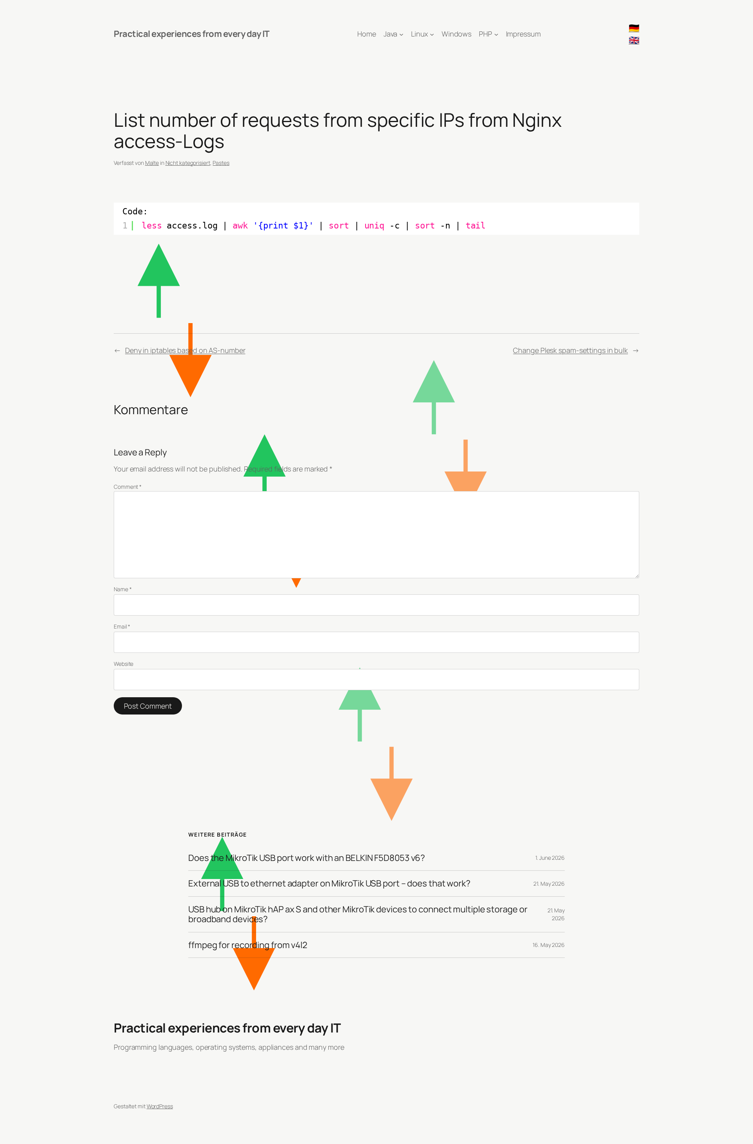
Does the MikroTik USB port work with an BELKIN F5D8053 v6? (306, 858)
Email (122, 626)
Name (122, 589)
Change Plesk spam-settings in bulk (570, 350)
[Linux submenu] (432, 34)
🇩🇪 (634, 28)
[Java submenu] (401, 34)
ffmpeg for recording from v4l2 (247, 945)
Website (123, 663)
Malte (152, 162)
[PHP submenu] (496, 34)
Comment (128, 486)
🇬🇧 (634, 40)
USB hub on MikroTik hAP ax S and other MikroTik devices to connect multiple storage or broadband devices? (357, 914)
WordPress (160, 1106)
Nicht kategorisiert (188, 162)
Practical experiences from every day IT (191, 34)
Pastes (221, 162)
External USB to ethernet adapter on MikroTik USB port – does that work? (329, 883)
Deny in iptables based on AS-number (185, 350)
